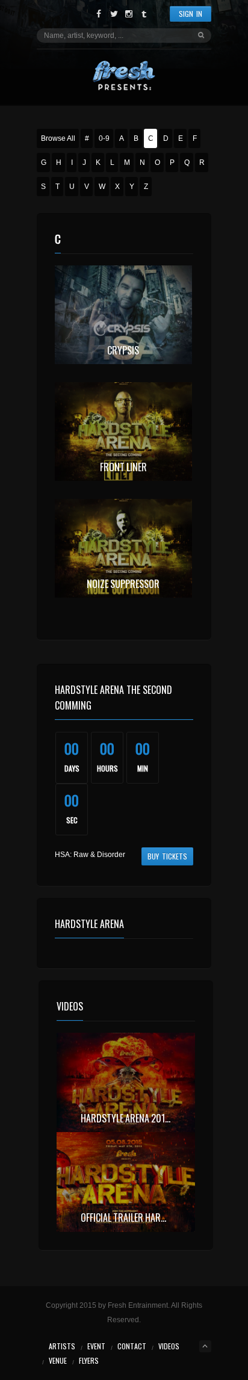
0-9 (104, 138)
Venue (58, 1360)
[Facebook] (99, 14)
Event (96, 1346)
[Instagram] (129, 14)
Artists (62, 1346)
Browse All (58, 138)
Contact (131, 1346)
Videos (168, 1346)
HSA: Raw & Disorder (90, 854)
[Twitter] (114, 14)
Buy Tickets (167, 856)
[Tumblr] (144, 14)
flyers (89, 1360)
